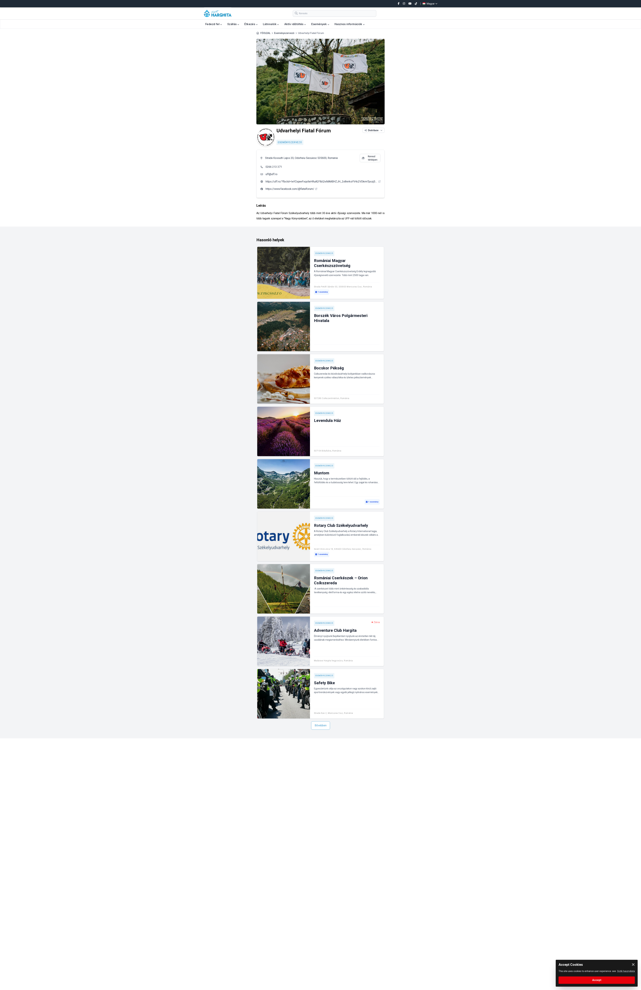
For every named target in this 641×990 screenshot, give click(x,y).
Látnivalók (270, 24)
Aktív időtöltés (294, 24)
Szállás (232, 24)
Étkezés (250, 24)
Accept (596, 980)
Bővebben (321, 725)
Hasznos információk (349, 24)
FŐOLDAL (265, 33)
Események (319, 24)
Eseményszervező (284, 33)
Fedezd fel (212, 24)
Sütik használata (626, 971)
